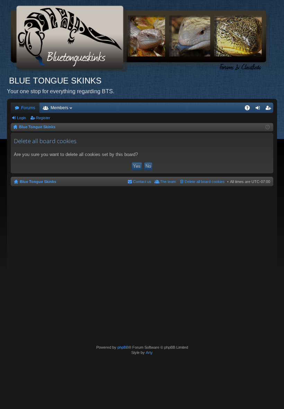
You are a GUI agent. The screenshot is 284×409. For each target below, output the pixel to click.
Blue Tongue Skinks (38, 182)
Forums (28, 107)
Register (43, 118)
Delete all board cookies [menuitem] (205, 182)
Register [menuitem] (269, 109)
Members (59, 107)
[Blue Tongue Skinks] (142, 37)
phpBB (122, 347)
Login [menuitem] (259, 109)
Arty (149, 352)
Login (21, 118)
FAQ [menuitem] (249, 109)
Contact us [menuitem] (142, 182)
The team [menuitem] (168, 182)
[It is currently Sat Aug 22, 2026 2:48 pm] (267, 127)
